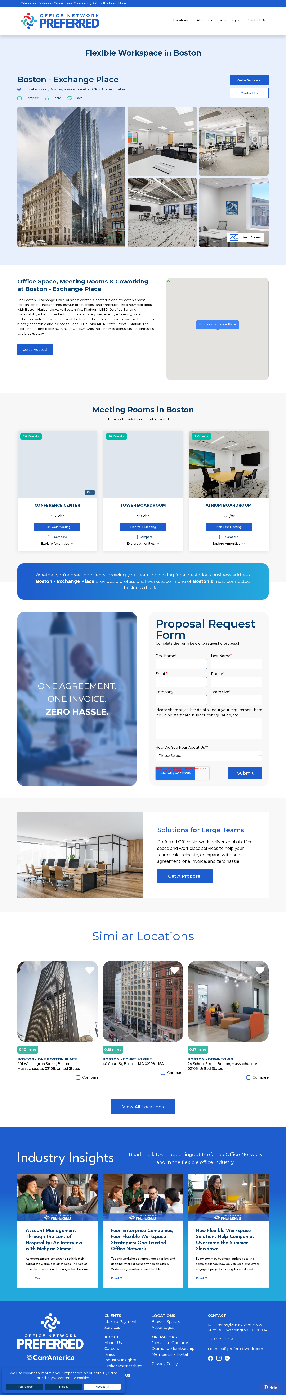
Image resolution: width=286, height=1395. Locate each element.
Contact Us (256, 20)
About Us (204, 20)
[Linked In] (227, 1358)
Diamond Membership (173, 1348)
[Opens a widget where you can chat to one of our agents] (270, 1387)
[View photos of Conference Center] (57, 464)
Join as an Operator (170, 1342)
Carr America (50, 1357)
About (111, 1337)
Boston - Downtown (210, 1059)
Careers (111, 1348)
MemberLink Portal (170, 1354)
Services (112, 1327)
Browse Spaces (166, 1321)
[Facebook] (210, 1358)
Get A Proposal (35, 350)
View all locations (143, 1106)
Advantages (229, 20)
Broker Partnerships (123, 1366)
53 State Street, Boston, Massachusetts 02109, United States (74, 89)
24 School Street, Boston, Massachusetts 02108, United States (223, 1066)
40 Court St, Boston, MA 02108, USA (133, 1064)
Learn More (117, 3)
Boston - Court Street (127, 1059)
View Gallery (252, 237)
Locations (180, 20)
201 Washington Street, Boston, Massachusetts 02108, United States (48, 1066)
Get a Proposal (249, 80)
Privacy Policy (165, 1364)
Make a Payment (120, 1321)
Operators (164, 1337)
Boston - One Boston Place (47, 1059)
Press (109, 1354)
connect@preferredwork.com (235, 1349)
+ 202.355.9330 (222, 1339)
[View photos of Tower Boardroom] (143, 464)
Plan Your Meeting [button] (57, 527)
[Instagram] (219, 1358)
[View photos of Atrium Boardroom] (229, 464)
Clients (112, 1316)
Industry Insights (120, 1360)
